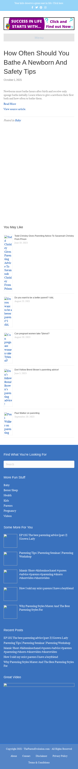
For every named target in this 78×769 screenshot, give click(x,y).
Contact (26, 755)
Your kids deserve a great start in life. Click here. (39, 3)
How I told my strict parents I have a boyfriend (31, 657)
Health (8, 495)
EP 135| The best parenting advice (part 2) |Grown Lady (36, 638)
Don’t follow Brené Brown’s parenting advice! (37, 369)
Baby (18, 120)
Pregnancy (10, 510)
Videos (8, 516)
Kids (6, 500)
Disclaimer (41, 755)
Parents (8, 505)
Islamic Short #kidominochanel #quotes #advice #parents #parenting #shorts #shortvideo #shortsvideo (38, 649)
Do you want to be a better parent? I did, (34, 297)
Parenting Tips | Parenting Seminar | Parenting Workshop (37, 643)
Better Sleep (11, 490)
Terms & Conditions (39, 762)
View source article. (15, 109)
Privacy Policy (60, 755)
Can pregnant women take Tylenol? (32, 333)
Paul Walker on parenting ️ (27, 413)
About (14, 755)
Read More (10, 103)
